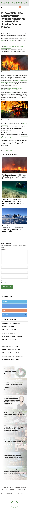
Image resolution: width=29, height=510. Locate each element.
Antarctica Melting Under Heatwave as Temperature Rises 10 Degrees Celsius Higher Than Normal (14, 229)
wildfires (11, 92)
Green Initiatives (7, 368)
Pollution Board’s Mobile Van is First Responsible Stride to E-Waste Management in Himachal (13, 428)
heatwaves (12, 40)
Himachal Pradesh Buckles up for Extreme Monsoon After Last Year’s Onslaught (13, 386)
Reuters (5, 148)
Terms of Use (16, 491)
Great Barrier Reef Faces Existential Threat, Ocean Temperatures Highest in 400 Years (13, 202)
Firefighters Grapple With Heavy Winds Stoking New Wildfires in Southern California (14, 177)
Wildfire (11, 150)
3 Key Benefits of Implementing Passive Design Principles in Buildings (14, 456)
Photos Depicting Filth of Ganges (11, 349)
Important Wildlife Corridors (10, 343)
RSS (4, 310)
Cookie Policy (6, 491)
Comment (3, 249)
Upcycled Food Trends (9, 333)
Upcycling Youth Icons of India (10, 346)
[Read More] (4, 374)
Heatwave (7, 150)
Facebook (5, 306)
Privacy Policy (21, 489)
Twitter (5, 301)
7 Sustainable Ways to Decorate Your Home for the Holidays (14, 370)
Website (3, 275)
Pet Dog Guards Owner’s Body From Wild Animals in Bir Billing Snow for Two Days (14, 414)
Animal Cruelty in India (9, 326)
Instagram (5, 314)
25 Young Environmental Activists (11, 359)
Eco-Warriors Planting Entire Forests (12, 352)
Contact (12, 489)
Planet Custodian (14, 3)
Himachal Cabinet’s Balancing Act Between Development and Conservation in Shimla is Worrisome (14, 471)
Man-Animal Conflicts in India (10, 329)
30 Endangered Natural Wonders (11, 323)
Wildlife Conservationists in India (11, 339)
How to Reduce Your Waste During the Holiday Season (14, 442)
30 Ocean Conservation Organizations (13, 356)
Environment (7, 382)
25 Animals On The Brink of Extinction (12, 336)
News (5, 425)
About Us (4, 489)
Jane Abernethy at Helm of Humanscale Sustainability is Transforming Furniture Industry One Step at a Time (14, 401)
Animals (5, 411)
